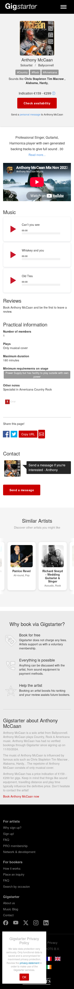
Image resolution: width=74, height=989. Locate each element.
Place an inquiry (13, 874)
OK (24, 977)
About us (9, 903)
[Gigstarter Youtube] (16, 923)
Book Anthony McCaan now (21, 796)
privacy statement (30, 963)
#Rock (35, 72)
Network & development (19, 852)
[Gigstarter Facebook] (6, 923)
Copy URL (28, 434)
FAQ (6, 839)
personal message (30, 114)
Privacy (52, 942)
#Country (22, 72)
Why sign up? (12, 827)
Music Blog (10, 909)
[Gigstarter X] (26, 923)
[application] (37, 229)
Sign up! (8, 833)
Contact (8, 915)
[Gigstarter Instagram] (36, 923)
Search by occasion (16, 886)
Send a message (21, 490)
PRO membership (15, 846)
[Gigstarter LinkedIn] (46, 923)
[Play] (13, 229)
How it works (12, 868)
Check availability (37, 103)
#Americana (50, 72)
